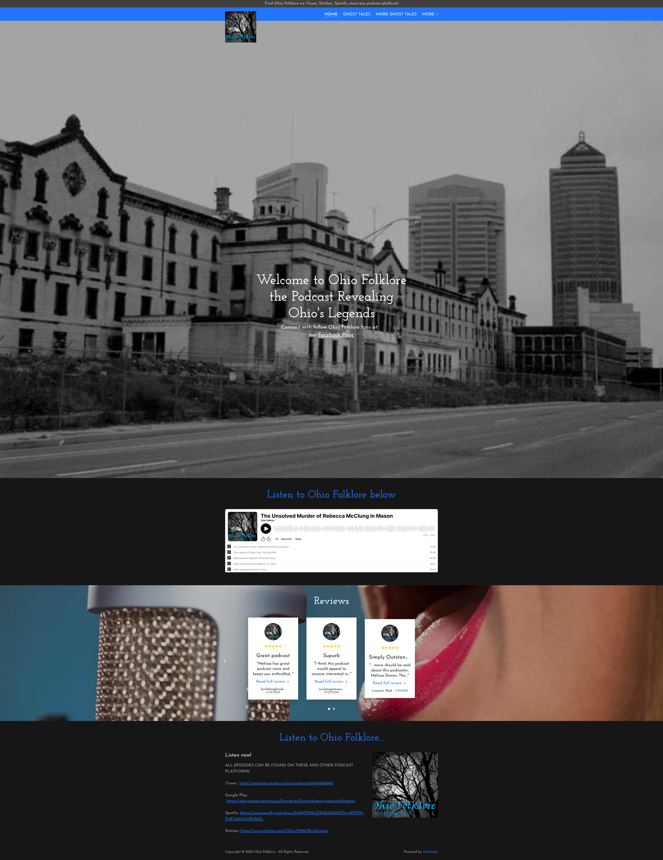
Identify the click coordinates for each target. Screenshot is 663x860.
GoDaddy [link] (430, 852)
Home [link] (331, 14)
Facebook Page (336, 335)
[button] (430, 14)
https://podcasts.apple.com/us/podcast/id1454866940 (286, 783)
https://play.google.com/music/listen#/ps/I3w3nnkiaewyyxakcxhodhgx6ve (290, 801)
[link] (240, 13)
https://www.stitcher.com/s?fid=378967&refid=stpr (285, 831)
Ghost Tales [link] (356, 14)
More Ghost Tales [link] (396, 14)
